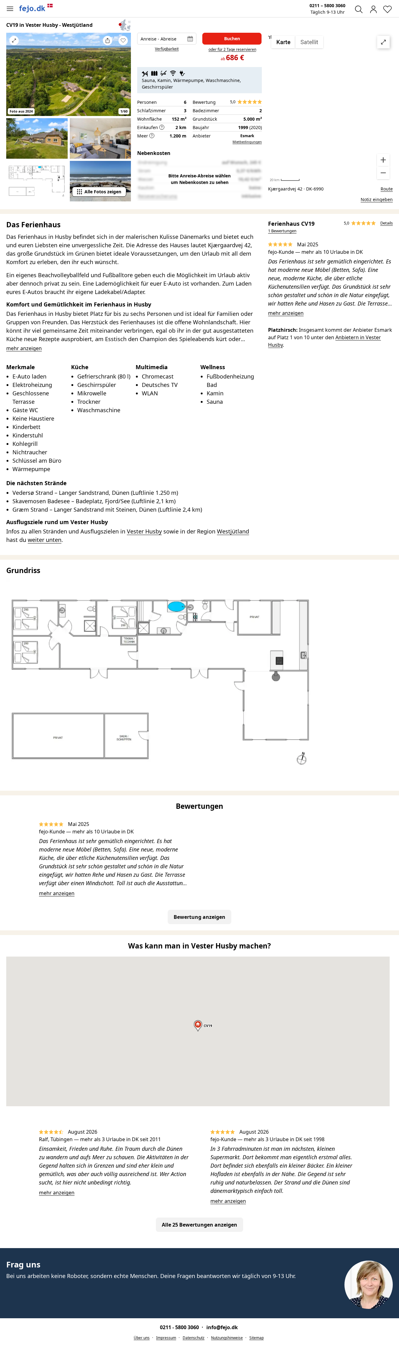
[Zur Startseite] (36, 8)
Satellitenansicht (330, 107)
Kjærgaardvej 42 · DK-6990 (296, 189)
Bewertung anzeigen (199, 917)
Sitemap (256, 1337)
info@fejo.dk (222, 1327)
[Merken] (123, 40)
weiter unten (44, 539)
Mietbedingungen (247, 141)
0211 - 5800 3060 (180, 1327)
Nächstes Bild (123, 78)
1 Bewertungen (282, 231)
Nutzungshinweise (227, 1337)
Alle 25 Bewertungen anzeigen (199, 1224)
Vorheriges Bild (14, 78)
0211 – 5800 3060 (327, 5)
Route (387, 189)
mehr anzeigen (286, 313)
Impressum (166, 1337)
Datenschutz (193, 1337)
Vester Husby (144, 531)
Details (386, 223)
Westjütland (233, 531)
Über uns (142, 1337)
